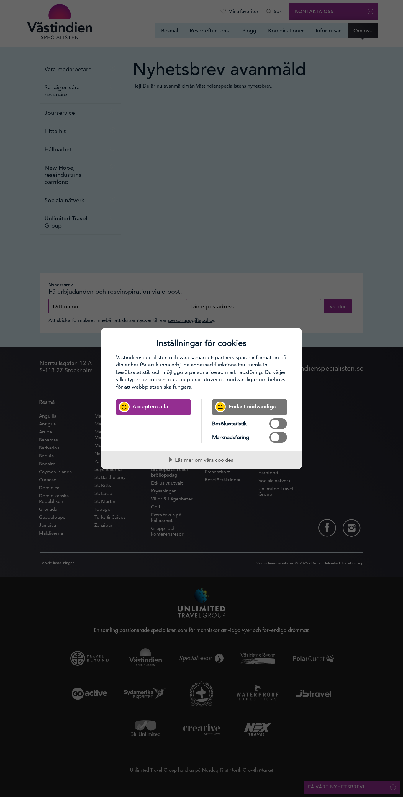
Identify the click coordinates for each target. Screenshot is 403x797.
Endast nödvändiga (252, 406)
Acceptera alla (150, 406)
